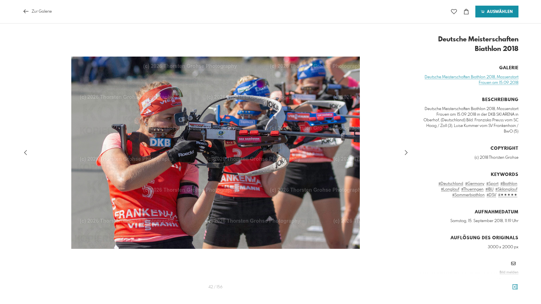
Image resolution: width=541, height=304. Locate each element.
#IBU (489, 189)
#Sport (492, 184)
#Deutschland (450, 184)
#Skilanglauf (506, 189)
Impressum (487, 280)
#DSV (491, 195)
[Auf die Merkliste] (454, 11)
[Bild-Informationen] (515, 287)
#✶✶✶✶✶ (507, 195)
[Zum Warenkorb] (466, 11)
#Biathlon (508, 184)
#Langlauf (450, 189)
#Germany (474, 184)
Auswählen (499, 12)
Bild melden (509, 272)
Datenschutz (508, 280)
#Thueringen (472, 189)
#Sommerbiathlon (468, 195)
